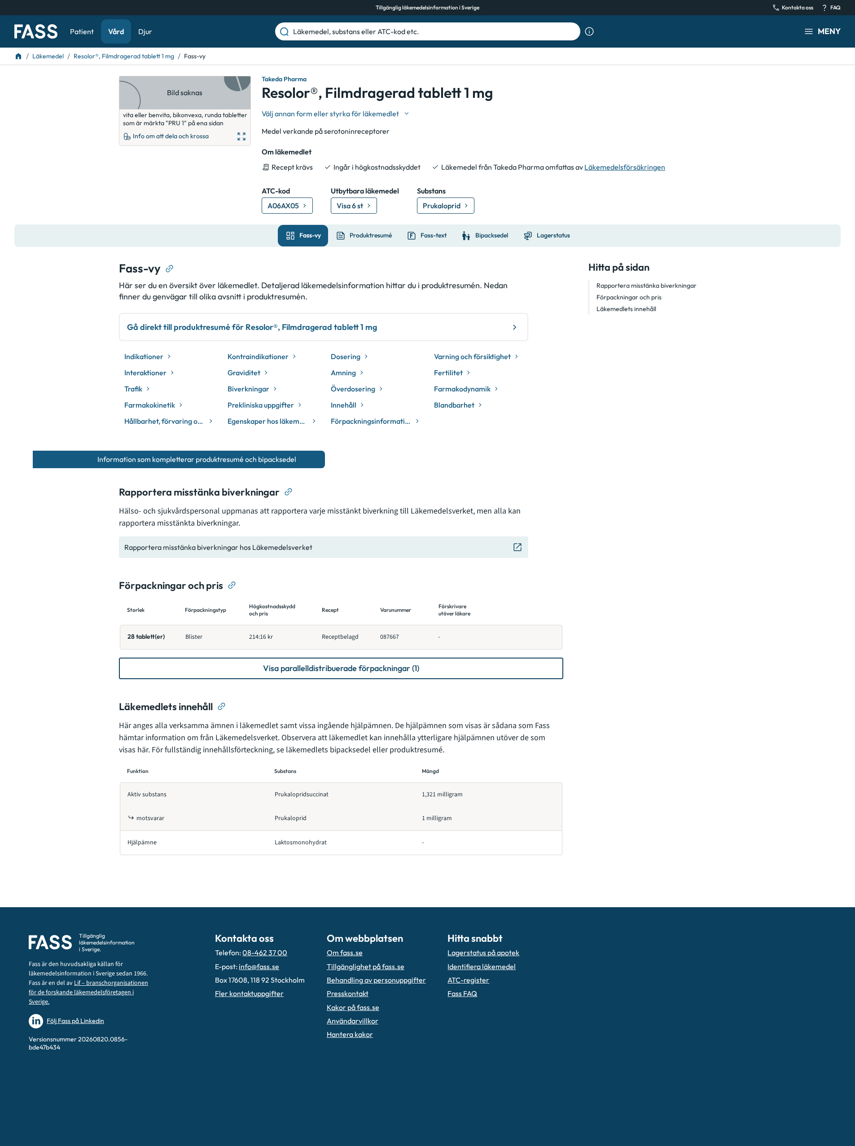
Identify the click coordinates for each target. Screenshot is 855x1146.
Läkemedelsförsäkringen (624, 166)
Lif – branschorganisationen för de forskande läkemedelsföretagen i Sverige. (88, 992)
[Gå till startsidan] (35, 31)
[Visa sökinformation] (589, 31)
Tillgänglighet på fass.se (365, 966)
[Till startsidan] (18, 56)
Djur (145, 31)
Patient (82, 31)
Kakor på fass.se (353, 1007)
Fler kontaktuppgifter (249, 993)
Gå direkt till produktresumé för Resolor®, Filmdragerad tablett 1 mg (252, 327)
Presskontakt (347, 993)
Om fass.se (345, 952)
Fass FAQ (462, 993)
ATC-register (468, 979)
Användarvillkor (352, 1020)
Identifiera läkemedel (481, 966)
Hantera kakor (350, 1034)
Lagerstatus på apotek (483, 952)
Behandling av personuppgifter (376, 979)
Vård (116, 31)
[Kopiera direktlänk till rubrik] (169, 268)
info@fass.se (259, 966)
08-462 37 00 (264, 952)
